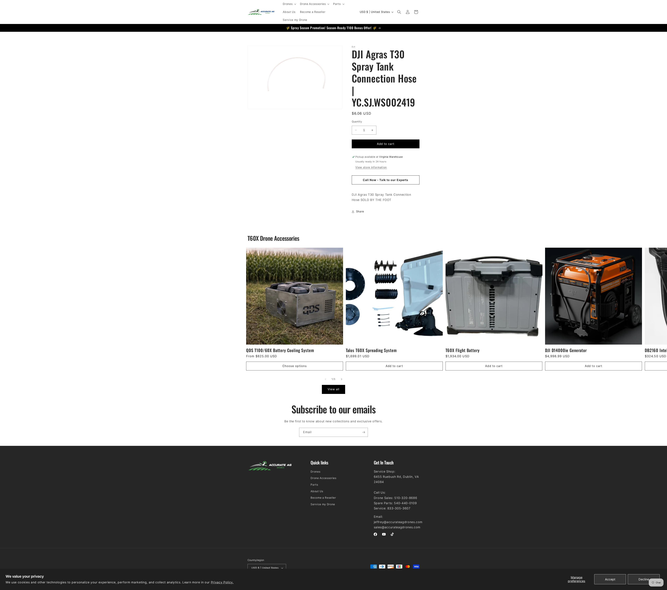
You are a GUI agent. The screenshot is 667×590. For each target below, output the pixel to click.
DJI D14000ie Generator (566, 350)
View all (334, 389)
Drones (315, 471)
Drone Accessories (323, 478)
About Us (317, 491)
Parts (314, 484)
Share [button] (360, 211)
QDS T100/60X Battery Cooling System (280, 350)
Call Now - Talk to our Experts (385, 180)
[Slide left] (325, 379)
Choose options (294, 366)
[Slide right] (341, 379)
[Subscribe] (363, 432)
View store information (371, 167)
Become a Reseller (323, 497)
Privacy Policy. (222, 582)
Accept (610, 579)
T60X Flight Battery (463, 350)
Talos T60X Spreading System (371, 350)
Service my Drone (323, 504)
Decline (644, 579)
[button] (289, 4)
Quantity (357, 121)
